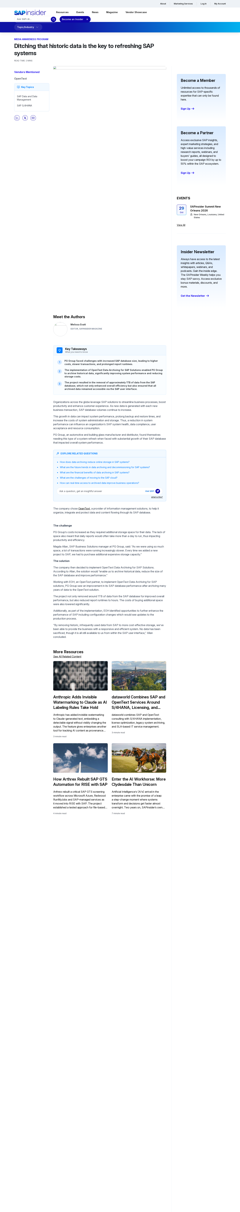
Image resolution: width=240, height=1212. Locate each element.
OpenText (20, 78)
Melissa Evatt (78, 324)
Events (80, 12)
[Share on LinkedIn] (17, 118)
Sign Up (185, 108)
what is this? (157, 497)
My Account (220, 3)
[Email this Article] (33, 118)
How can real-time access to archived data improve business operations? (99, 483)
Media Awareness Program (31, 39)
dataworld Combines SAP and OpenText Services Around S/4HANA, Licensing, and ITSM (138, 702)
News (95, 12)
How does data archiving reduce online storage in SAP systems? (94, 462)
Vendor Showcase (136, 12)
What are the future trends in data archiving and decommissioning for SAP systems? (105, 467)
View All (181, 225)
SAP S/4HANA (24, 105)
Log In (204, 3)
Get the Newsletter (193, 295)
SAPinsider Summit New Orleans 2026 (205, 208)
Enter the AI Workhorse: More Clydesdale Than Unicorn (139, 782)
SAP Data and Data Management (27, 98)
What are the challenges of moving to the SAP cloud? (88, 477)
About (163, 3)
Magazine (112, 12)
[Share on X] (25, 118)
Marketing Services (183, 3)
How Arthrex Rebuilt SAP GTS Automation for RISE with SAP (80, 782)
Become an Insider (72, 19)
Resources (62, 12)
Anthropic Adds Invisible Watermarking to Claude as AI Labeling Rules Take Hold (80, 702)
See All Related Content (67, 656)
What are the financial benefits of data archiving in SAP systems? (94, 472)
